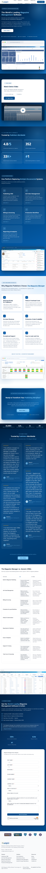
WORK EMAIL (10, 769)
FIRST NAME (10, 760)
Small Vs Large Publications (22, 861)
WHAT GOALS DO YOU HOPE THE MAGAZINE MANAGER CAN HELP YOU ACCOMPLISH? (21, 804)
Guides (33, 858)
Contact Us (27, 3)
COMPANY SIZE (10, 783)
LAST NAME (10, 764)
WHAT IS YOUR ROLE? (12, 788)
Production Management (6, 862)
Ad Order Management (8, 590)
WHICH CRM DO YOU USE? (12, 793)
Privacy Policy (26, 867)
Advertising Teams (20, 858)
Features (20, 0)
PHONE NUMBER (11, 774)
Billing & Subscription (6, 859)
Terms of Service (26, 868)
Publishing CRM (39, 427)
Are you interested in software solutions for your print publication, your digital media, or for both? (22, 798)
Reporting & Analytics (6, 861)
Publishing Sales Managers (22, 859)
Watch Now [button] (10, 98)
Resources (33, 0)
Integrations (33, 3)
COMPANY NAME (11, 779)
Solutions (26, 0)
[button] (23, 111)
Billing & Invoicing (7, 599)
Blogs (32, 856)
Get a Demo (23, 558)
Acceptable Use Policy (36, 867)
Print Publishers (19, 856)
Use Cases (20, 3)
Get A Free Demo (23, 814)
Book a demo (41, 1)
